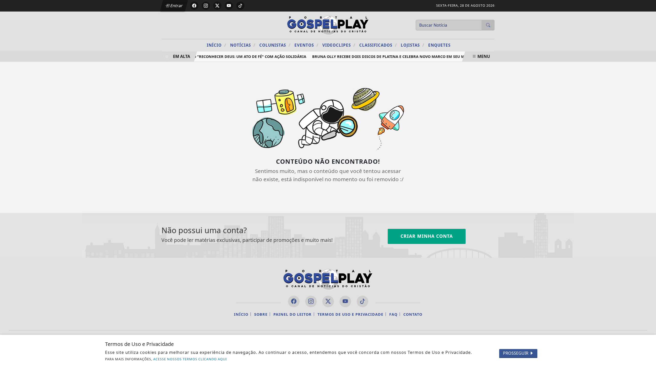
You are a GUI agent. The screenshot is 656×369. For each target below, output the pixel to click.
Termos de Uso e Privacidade (350, 314)
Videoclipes (338, 45)
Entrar (176, 5)
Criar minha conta (427, 236)
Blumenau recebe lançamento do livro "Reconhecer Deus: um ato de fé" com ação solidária (207, 56)
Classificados (378, 45)
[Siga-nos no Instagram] (311, 301)
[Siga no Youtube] (229, 6)
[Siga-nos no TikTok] (362, 301)
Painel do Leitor (292, 314)
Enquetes (439, 45)
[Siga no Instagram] (206, 6)
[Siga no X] (217, 6)
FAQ (393, 314)
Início (216, 45)
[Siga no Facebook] (194, 6)
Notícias (242, 45)
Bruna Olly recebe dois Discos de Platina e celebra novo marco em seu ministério (395, 56)
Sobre (261, 314)
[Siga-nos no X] (328, 301)
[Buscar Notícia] (488, 25)
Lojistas (412, 45)
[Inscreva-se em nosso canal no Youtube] (345, 301)
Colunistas (275, 45)
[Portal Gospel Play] (328, 24)
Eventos (306, 45)
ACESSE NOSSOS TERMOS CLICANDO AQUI (190, 359)
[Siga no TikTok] (240, 6)
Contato (412, 314)
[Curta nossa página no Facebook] (294, 301)
